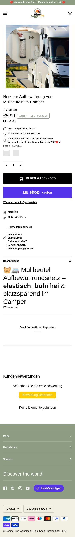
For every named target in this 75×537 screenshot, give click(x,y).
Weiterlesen (10, 307)
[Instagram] (20, 488)
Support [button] (7, 459)
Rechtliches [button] (10, 447)
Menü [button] (6, 435)
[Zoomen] (13, 80)
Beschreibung (11, 261)
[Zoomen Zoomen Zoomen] (37, 56)
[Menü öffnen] (9, 13)
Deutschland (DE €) (37, 508)
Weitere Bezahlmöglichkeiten (20, 202)
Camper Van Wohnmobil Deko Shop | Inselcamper (33, 531)
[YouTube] (28, 488)
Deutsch (11, 508)
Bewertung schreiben (37, 395)
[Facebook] (5, 488)
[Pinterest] (12, 488)
